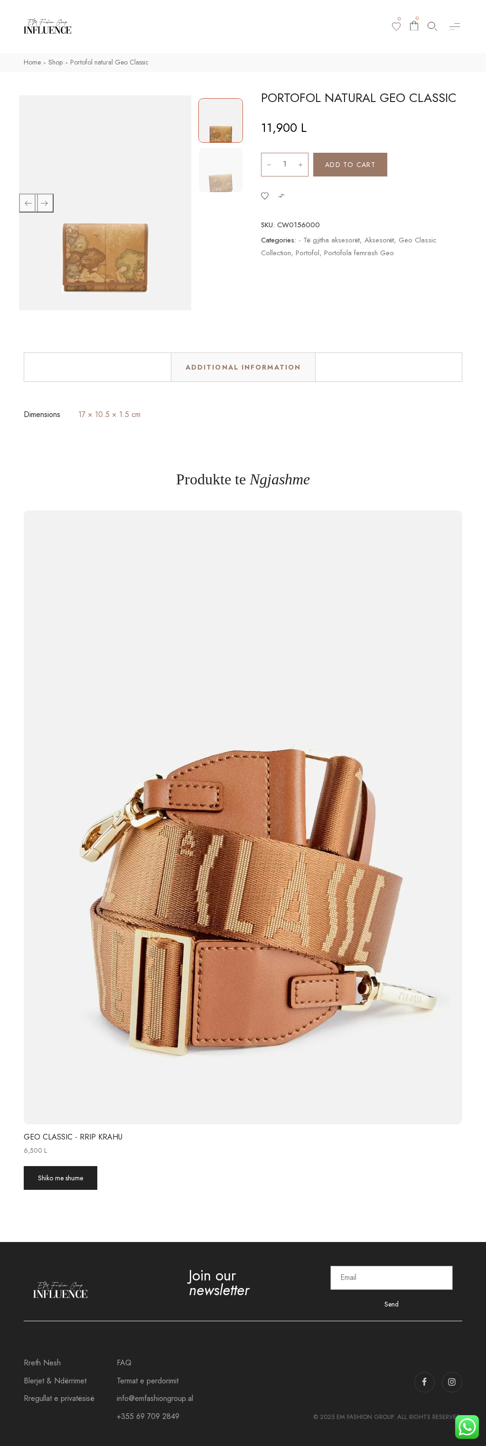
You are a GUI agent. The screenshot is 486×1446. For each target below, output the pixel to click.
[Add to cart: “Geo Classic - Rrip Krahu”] (253, 817)
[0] (396, 26)
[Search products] (432, 26)
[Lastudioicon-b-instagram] (452, 1382)
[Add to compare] (281, 195)
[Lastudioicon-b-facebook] (424, 1382)
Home (32, 62)
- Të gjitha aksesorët (329, 240)
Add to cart (350, 164)
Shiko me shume (60, 1178)
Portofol (307, 253)
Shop (55, 62)
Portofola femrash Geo (359, 253)
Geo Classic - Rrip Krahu (73, 1136)
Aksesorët (379, 240)
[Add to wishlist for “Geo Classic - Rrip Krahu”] (232, 817)
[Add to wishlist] (265, 195)
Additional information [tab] (243, 367)
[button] (454, 26)
